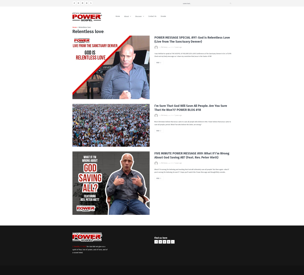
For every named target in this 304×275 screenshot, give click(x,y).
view (158, 62)
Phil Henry (164, 47)
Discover (138, 16)
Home (118, 16)
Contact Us (152, 16)
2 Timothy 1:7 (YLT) (79, 247)
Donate (163, 16)
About (126, 16)
